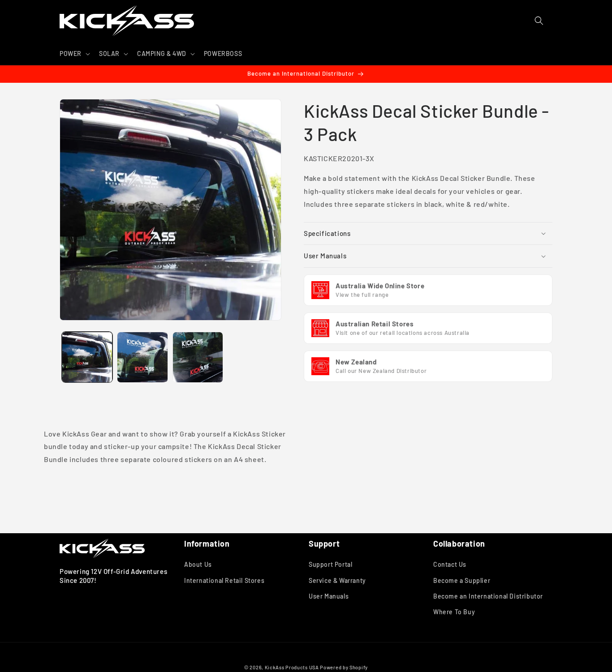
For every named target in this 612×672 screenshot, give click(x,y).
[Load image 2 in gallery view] (142, 357)
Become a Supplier (461, 580)
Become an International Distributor (488, 596)
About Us (198, 565)
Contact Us (449, 565)
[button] (74, 53)
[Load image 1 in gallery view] (87, 357)
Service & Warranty (337, 580)
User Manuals (329, 596)
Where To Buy (454, 612)
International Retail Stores (224, 580)
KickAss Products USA (292, 667)
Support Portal (330, 565)
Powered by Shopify (344, 667)
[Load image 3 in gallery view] (197, 357)
